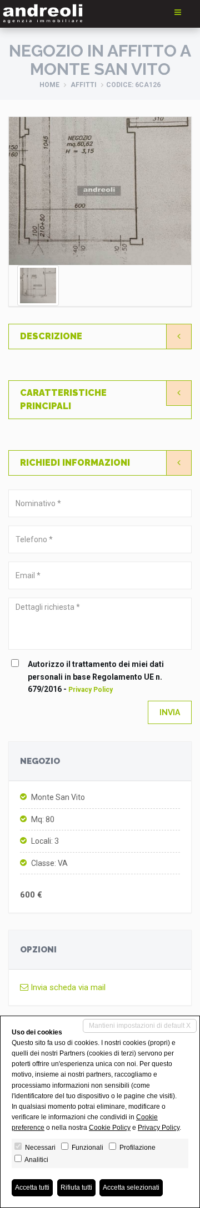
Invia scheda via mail (67, 987)
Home (49, 85)
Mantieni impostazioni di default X (140, 1025)
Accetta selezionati (131, 1187)
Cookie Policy (110, 1127)
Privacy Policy (90, 690)
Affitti (84, 85)
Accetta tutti (32, 1187)
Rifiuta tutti (76, 1187)
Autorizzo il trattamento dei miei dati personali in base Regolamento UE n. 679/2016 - (96, 677)
